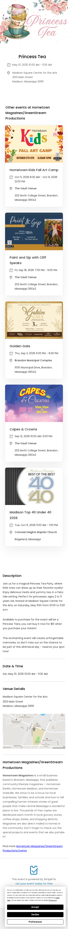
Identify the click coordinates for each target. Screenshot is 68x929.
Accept (35, 907)
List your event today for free (34, 883)
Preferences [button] (53, 900)
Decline (35, 914)
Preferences (35, 922)
